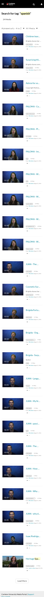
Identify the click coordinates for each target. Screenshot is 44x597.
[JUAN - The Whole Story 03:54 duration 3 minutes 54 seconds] (12, 267)
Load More (22, 581)
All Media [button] (30, 28)
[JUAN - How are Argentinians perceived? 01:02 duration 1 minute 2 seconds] (12, 471)
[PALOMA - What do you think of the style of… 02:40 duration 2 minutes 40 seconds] (12, 222)
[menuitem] (33, 4)
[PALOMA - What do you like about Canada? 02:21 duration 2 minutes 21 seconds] (12, 199)
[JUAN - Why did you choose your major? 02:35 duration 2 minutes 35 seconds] (12, 494)
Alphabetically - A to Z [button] (12, 28)
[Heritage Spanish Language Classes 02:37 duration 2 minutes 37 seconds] (12, 561)
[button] (3, 4)
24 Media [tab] (7, 19)
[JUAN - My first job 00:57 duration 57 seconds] (12, 404)
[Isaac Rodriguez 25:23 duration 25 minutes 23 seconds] (12, 539)
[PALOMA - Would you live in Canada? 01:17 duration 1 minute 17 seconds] (12, 244)
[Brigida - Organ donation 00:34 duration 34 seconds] (12, 335)
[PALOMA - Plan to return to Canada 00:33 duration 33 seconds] (12, 132)
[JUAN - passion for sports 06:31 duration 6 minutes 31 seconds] (12, 426)
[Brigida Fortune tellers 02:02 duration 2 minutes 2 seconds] (12, 313)
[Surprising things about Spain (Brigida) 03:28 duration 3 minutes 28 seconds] (12, 62)
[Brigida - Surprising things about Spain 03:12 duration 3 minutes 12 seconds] (12, 358)
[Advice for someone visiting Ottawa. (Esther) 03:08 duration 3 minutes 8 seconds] (12, 86)
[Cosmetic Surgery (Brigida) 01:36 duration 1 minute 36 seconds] (12, 289)
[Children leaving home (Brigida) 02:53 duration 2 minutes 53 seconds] (12, 39)
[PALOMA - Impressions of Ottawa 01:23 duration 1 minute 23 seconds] (12, 154)
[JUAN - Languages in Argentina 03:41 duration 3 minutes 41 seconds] (12, 381)
